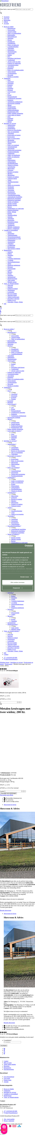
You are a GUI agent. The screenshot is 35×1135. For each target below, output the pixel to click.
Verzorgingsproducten (13, 237)
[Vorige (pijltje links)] (0, 1134)
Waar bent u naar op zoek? (8, 9)
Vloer (9, 183)
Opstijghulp (10, 223)
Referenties (7, 20)
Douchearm (10, 148)
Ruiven (9, 207)
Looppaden (10, 292)
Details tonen (24, 577)
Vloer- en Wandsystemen (11, 283)
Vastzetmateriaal (12, 147)
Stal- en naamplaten (13, 132)
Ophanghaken (11, 162)
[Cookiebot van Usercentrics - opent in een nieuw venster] (25, 546)
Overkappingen (12, 73)
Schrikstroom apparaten (14, 98)
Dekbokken (10, 50)
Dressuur (10, 267)
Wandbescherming (12, 182)
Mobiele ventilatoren (13, 227)
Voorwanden (11, 30)
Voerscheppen (11, 193)
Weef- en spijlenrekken (14, 33)
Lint (8, 93)
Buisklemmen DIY (13, 112)
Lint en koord (11, 92)
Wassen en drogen (12, 165)
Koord (9, 95)
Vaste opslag (11, 280)
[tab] (19, 805)
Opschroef (10, 82)
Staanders (10, 255)
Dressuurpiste (11, 268)
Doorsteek (10, 83)
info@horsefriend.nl (11, 659)
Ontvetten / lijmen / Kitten (15, 302)
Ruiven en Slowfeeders (14, 130)
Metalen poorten (12, 205)
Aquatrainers (11, 242)
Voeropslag (10, 190)
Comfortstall (11, 60)
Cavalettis (10, 260)
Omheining (7, 78)
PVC (8, 56)
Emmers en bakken (13, 177)
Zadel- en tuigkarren (13, 157)
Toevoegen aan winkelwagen (8, 793)
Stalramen (10, 38)
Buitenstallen (11, 35)
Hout (8, 80)
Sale (5, 303)
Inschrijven (4, 1045)
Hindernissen (7, 250)
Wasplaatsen (11, 290)
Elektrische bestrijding (14, 200)
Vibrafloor (10, 243)
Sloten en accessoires (13, 185)
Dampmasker (11, 240)
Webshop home (4, 662)
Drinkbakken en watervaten (15, 208)
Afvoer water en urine (13, 61)
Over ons (6, 18)
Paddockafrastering (13, 110)
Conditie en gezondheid (11, 230)
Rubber (9, 55)
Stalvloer (10, 287)
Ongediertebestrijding (13, 195)
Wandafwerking (12, 215)
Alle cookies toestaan (17, 582)
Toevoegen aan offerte (6, 795)
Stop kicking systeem (13, 248)
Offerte (6, 22)
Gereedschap (11, 167)
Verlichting (10, 48)
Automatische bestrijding (14, 197)
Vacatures (6, 17)
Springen (10, 252)
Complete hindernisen (13, 258)
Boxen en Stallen (9, 1089)
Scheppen (10, 170)
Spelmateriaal (11, 277)
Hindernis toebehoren (13, 265)
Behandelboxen (12, 36)
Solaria (9, 232)
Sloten (9, 263)
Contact (6, 654)
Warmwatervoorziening (14, 150)
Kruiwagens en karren (14, 135)
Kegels (9, 273)
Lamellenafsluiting (12, 46)
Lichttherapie (11, 245)
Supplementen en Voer (14, 238)
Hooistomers (11, 192)
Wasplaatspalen (12, 51)
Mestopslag (10, 140)
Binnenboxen (11, 28)
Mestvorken (10, 168)
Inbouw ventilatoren (13, 228)
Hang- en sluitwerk (13, 45)
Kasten (9, 158)
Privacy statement (9, 1121)
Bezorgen (6, 1066)
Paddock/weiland (12, 288)
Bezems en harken (12, 172)
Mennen (9, 272)
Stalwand (10, 285)
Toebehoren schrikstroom (14, 102)
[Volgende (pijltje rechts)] (2, 1134)
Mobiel (9, 122)
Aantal (2, 791)
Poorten (9, 87)
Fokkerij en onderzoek (14, 63)
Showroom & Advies (10, 804)
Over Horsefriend (9, 1077)
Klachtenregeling (9, 1069)
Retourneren (7, 1068)
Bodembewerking (12, 222)
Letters (9, 270)
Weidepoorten (11, 107)
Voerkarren (10, 188)
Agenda (6, 1082)
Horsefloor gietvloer (13, 298)
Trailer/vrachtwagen (13, 297)
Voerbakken (11, 127)
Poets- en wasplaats (13, 145)
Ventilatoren (11, 225)
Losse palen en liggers (14, 115)
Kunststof (10, 88)
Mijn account (7, 1063)
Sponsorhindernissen (13, 262)
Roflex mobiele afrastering (15, 113)
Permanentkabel (12, 97)
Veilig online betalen (10, 1064)
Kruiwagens (11, 137)
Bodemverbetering (12, 210)
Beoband (10, 90)
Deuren (9, 40)
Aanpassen (16, 588)
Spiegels (9, 217)
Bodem (9, 213)
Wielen (9, 143)
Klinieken (10, 68)
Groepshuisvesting (12, 65)
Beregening (10, 220)
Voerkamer (10, 187)
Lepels (9, 257)
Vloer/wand (10, 53)
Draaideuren (11, 41)
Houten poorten (12, 203)
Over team (7, 1078)
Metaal (9, 105)
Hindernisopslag (12, 278)
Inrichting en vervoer (10, 123)
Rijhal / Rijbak (11, 212)
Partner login (7, 1080)
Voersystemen (11, 71)
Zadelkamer (10, 153)
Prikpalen (10, 120)
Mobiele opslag (12, 282)
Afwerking (10, 66)
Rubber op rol (11, 300)
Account (6, 23)
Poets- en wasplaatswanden (15, 70)
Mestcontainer (11, 142)
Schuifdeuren (11, 43)
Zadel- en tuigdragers (13, 155)
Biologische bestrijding (14, 198)
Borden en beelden (13, 77)
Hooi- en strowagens (13, 138)
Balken (9, 253)
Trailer (9, 180)
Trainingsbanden (12, 235)
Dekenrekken (11, 160)
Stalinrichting (11, 125)
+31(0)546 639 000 (11, 657)
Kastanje (10, 85)
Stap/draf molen (12, 295)
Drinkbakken (11, 128)
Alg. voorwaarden (9, 1119)
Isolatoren (10, 100)
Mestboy (10, 173)
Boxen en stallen (9, 26)
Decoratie (10, 75)
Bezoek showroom (5, 910)
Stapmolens (10, 233)
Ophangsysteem (12, 178)
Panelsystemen (11, 108)
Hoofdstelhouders (12, 163)
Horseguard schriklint (13, 103)
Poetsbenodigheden (13, 152)
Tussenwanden (11, 31)
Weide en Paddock (12, 202)
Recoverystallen (12, 293)
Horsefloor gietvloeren (14, 58)
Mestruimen (10, 175)
